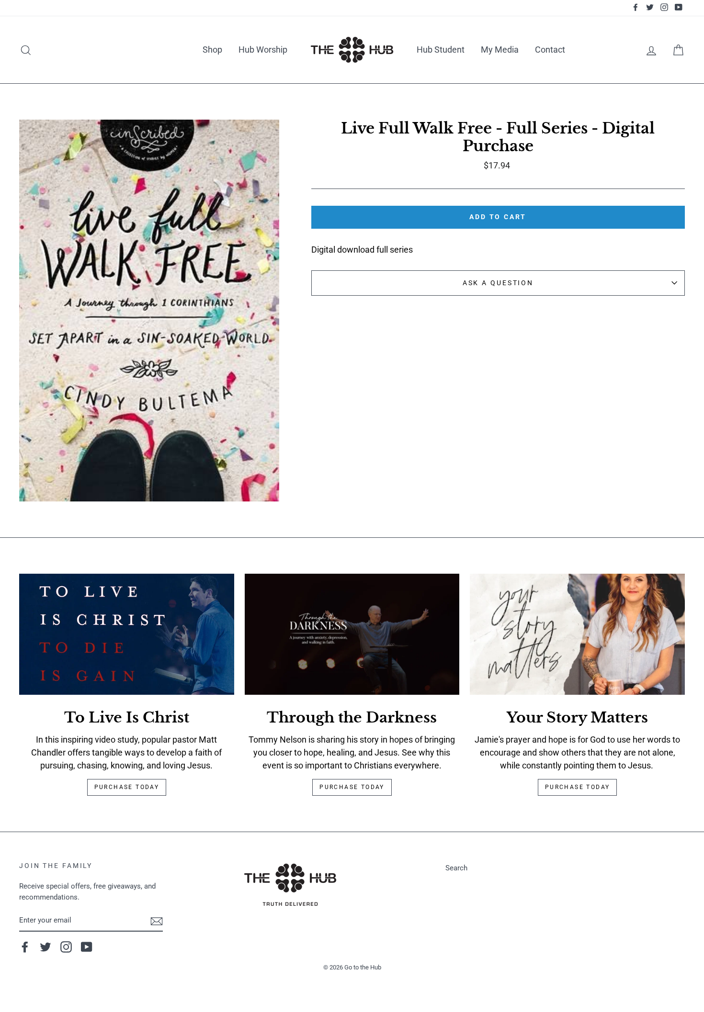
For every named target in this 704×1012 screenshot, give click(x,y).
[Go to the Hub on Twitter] (45, 947)
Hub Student (441, 49)
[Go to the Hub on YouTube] (86, 947)
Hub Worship (262, 49)
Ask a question (498, 283)
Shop (212, 49)
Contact (550, 49)
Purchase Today (126, 787)
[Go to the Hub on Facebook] (25, 947)
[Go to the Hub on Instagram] (66, 947)
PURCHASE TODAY (577, 787)
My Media (500, 49)
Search (456, 868)
